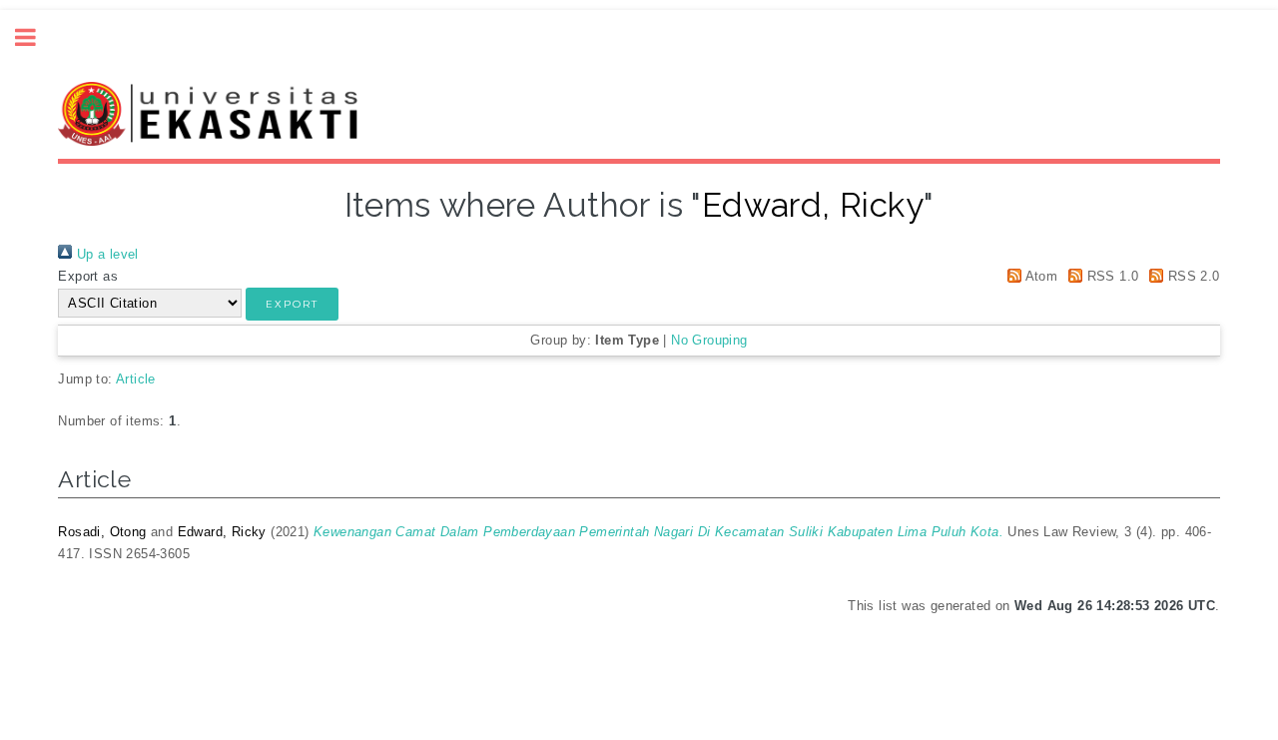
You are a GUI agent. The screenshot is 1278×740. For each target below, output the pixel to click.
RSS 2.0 (1191, 276)
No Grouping (709, 340)
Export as (88, 276)
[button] (292, 304)
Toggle (36, 37)
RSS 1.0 (1110, 276)
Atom (1039, 276)
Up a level (105, 254)
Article (136, 378)
